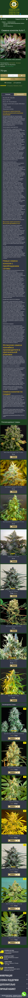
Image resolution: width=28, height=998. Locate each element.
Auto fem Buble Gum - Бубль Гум (14, 903)
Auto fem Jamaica (13, 591)
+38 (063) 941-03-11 (14, 11)
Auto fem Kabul (13, 661)
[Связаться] (24, 994)
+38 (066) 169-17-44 (14, 14)
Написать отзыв (18, 85)
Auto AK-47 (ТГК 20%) (13, 695)
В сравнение (18, 82)
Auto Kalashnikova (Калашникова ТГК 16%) (13, 521)
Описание (7, 94)
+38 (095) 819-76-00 (14, 9)
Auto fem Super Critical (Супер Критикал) (14, 733)
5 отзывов (9, 85)
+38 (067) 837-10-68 (14, 12)
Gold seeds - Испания (15, 63)
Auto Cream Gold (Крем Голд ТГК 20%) (13, 452)
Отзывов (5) (20, 94)
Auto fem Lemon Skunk (14, 835)
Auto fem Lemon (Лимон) (14, 767)
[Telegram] (20, 14)
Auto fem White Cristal (14, 937)
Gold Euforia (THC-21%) (13, 556)
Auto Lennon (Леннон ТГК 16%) (13, 626)
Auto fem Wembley (14, 801)
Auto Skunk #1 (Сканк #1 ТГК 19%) (13, 487)
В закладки (8, 82)
